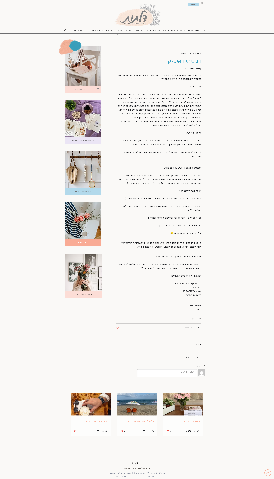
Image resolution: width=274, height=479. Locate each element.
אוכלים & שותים (195, 305)
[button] (202, 3)
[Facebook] (132, 463)
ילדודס (199, 309)
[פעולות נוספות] (117, 53)
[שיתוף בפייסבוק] (200, 318)
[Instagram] (136, 463)
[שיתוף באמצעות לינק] (193, 318)
